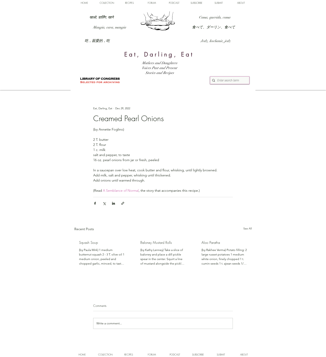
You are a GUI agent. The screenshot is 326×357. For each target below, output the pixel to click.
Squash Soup (88, 242)
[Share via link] (123, 203)
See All (247, 228)
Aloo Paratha (210, 242)
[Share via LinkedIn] (113, 203)
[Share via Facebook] (95, 203)
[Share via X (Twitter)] (104, 203)
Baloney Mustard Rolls (156, 242)
